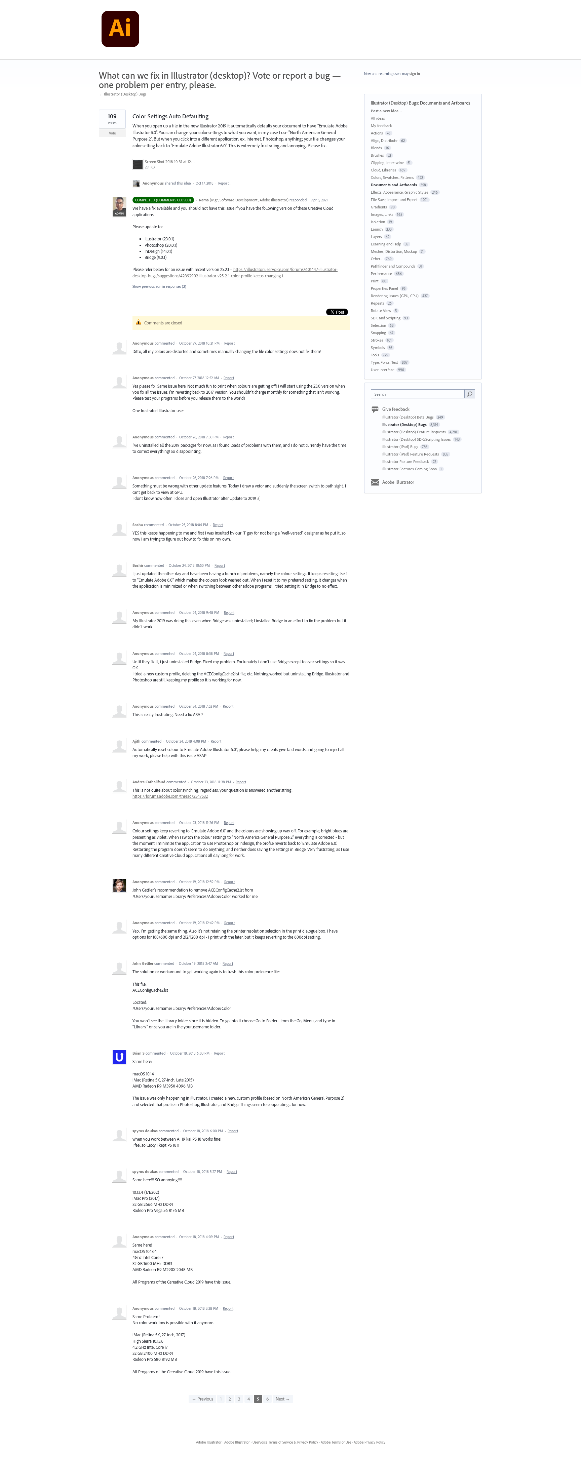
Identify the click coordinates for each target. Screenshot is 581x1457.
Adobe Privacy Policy (369, 1442)
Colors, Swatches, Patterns (392, 177)
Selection (378, 325)
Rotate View (381, 310)
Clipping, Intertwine (387, 162)
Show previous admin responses (159, 286)
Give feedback (396, 409)
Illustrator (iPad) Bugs (400, 446)
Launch (377, 229)
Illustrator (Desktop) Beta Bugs (408, 417)
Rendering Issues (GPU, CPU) (395, 295)
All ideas (378, 118)
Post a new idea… (386, 110)
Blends (376, 147)
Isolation (378, 221)
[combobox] (419, 393)
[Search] (469, 393)
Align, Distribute (384, 140)
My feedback (381, 125)
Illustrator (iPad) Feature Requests (411, 454)
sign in (415, 73)
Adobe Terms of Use (336, 1442)
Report (229, 343)
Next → (283, 1399)
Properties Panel (384, 288)
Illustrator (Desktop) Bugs (394, 103)
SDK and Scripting (385, 317)
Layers (376, 236)
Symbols (378, 347)
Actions (377, 132)
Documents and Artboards (445, 103)
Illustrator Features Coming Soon (410, 468)
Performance (381, 273)
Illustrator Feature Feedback (406, 461)
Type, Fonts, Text (384, 362)
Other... (376, 258)
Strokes (377, 340)
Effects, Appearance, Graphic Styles (399, 192)
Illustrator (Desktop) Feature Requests (414, 431)
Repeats (377, 303)
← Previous (202, 1399)
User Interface (382, 369)
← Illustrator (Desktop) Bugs (123, 93)
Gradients (379, 206)
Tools (375, 354)
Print (375, 280)
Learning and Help (386, 243)
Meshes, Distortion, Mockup (394, 251)
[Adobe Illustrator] (120, 29)
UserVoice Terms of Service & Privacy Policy (285, 1442)
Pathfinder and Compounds (393, 266)
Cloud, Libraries (383, 169)
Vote (112, 133)
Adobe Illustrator (398, 482)
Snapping (378, 332)
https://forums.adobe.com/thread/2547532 (170, 796)
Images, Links (382, 214)
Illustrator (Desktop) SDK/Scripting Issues (417, 439)
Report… (225, 183)
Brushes (377, 155)
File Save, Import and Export (394, 199)
